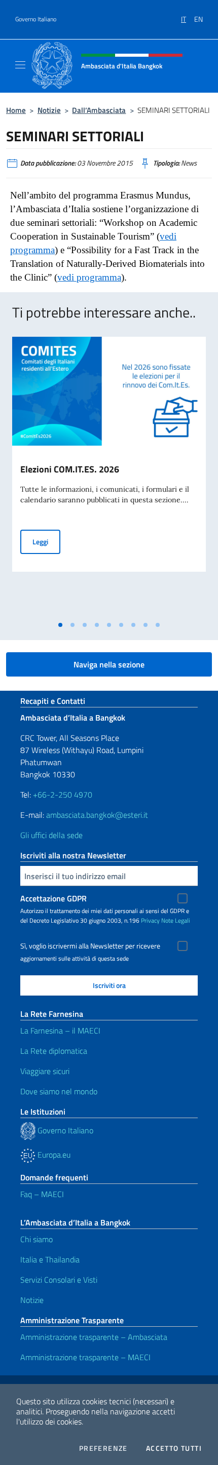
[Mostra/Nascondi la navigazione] (20, 65)
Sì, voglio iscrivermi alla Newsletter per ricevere (90, 946)
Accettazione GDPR (53, 898)
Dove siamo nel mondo (58, 1091)
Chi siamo (36, 1239)
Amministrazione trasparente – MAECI (85, 1357)
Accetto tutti (174, 1448)
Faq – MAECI (42, 1194)
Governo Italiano (35, 19)
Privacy (150, 920)
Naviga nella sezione (109, 664)
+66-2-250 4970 (62, 794)
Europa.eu (52, 1155)
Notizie (49, 110)
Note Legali (175, 920)
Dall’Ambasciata (99, 110)
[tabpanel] (109, 476)
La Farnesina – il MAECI (60, 1030)
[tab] (60, 625)
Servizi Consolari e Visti (58, 1280)
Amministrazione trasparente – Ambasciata (93, 1337)
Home (16, 110)
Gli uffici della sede (51, 835)
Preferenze (103, 1448)
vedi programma (89, 277)
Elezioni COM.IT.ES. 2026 (69, 469)
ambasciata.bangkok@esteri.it (97, 815)
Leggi (46, 541)
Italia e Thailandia (50, 1259)
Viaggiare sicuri (44, 1071)
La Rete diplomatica (53, 1051)
